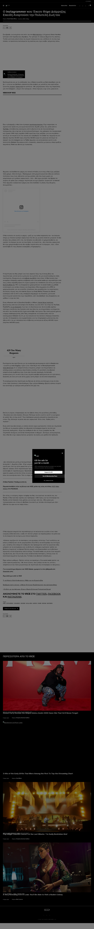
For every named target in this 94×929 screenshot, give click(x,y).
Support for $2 (49, 472)
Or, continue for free (48, 480)
